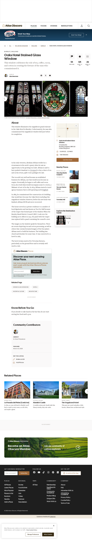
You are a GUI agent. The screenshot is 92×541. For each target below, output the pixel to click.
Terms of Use (21, 276)
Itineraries (21, 490)
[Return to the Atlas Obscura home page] (12, 25)
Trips (34, 481)
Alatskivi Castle (39, 403)
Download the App (72, 473)
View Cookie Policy (31, 530)
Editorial (22, 481)
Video (20, 496)
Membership (51, 484)
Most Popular (9, 490)
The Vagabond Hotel (70, 403)
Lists (19, 493)
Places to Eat (8, 493)
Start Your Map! (76, 35)
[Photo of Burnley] (61, 220)
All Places (7, 484)
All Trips (35, 484)
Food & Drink (22, 487)
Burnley (68, 218)
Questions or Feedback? (46, 516)
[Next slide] (87, 98)
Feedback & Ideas (51, 488)
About (63, 484)
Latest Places (8, 487)
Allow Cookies (48, 534)
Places (7, 481)
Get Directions (67, 160)
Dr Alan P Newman (19, 339)
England (45, 190)
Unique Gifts (51, 498)
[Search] (88, 25)
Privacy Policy (65, 497)
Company (64, 481)
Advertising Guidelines (65, 493)
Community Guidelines (51, 492)
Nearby (7, 499)
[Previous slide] (4, 98)
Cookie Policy (65, 500)
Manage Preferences (33, 534)
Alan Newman (13, 76)
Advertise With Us (67, 490)
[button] (72, 56)
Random (7, 496)
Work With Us (51, 501)
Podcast (21, 499)
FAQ (62, 487)
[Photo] (74, 174)
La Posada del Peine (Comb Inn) (16, 403)
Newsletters (22, 502)
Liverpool (33, 170)
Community (51, 481)
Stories (20, 484)
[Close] (54, 526)
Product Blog (51, 495)
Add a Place (8, 502)
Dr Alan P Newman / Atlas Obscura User (37, 117)
